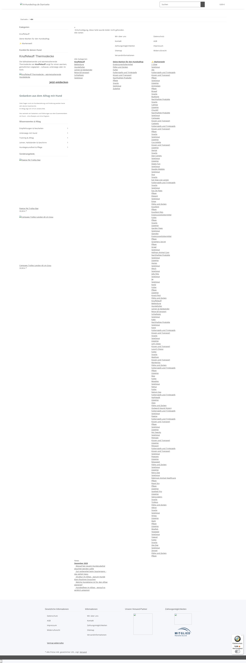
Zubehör (116, 88)
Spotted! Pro (156, 491)
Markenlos (155, 362)
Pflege (115, 80)
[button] (211, 4)
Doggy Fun (155, 164)
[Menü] (241, 635)
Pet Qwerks (156, 432)
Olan (153, 403)
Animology (155, 86)
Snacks (116, 83)
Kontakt (118, 41)
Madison (155, 357)
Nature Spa (156, 392)
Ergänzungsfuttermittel (123, 64)
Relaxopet (155, 462)
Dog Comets (156, 155)
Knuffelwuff (156, 301)
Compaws (155, 118)
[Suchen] (203, 4)
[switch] (237, 651)
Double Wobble (158, 169)
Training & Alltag (43, 138)
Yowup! (154, 537)
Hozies (154, 263)
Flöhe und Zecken (120, 67)
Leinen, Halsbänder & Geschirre (43, 142)
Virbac (154, 515)
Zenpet (154, 550)
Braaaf (154, 91)
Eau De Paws (156, 190)
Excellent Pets (157, 212)
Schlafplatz (79, 75)
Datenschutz (158, 36)
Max (153, 376)
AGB (155, 41)
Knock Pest (156, 295)
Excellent (155, 207)
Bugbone (155, 96)
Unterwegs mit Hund (43, 133)
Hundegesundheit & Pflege (43, 147)
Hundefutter (79, 67)
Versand (83, 652)
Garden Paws (157, 228)
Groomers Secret (158, 241)
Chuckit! (154, 110)
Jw (152, 279)
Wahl (153, 521)
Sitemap (118, 50)
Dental (154, 150)
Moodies (155, 381)
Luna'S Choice (157, 349)
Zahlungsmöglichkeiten (125, 46)
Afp (152, 70)
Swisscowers (156, 497)
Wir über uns (120, 36)
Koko (153, 319)
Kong (153, 327)
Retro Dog (155, 472)
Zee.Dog (154, 545)
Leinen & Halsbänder (83, 70)
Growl (153, 247)
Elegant (154, 196)
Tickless (154, 502)
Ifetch (153, 268)
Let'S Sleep (156, 343)
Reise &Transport (81, 72)
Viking (154, 507)
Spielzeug (78, 78)
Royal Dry (155, 483)
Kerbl (153, 284)
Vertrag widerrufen (55, 643)
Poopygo (155, 456)
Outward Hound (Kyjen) (161, 408)
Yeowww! (155, 532)
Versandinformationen (124, 55)
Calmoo (154, 104)
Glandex (154, 233)
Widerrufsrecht (160, 50)
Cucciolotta (156, 142)
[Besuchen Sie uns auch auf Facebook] (47, 647)
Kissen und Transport (122, 75)
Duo (153, 174)
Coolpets (155, 123)
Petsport (155, 446)
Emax (153, 201)
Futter (115, 70)
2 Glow (154, 64)
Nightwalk (155, 397)
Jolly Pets (155, 274)
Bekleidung (79, 64)
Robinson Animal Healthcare (163, 478)
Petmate (154, 438)
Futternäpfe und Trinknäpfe (125, 72)
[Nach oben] (1, 661)
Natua (154, 386)
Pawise (154, 416)
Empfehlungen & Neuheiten (43, 128)
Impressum (158, 46)
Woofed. (154, 529)
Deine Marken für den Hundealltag (34, 38)
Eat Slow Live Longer (160, 180)
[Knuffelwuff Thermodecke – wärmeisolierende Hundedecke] (43, 75)
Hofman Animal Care (160, 252)
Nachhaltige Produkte (122, 78)
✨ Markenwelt (25, 43)
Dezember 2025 (81, 563)
